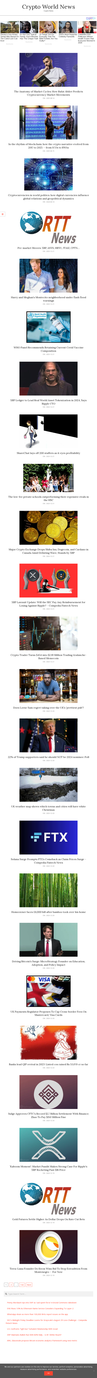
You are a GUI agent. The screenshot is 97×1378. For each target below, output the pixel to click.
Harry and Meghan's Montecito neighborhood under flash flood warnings (48, 299)
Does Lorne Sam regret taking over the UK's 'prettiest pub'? (48, 707)
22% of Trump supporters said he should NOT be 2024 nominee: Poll (48, 757)
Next (29, 1284)
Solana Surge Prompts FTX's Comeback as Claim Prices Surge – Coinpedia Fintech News (48, 861)
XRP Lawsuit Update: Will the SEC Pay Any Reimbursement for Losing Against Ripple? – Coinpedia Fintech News (48, 604)
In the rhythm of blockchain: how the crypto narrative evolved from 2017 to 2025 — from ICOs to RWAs (48, 146)
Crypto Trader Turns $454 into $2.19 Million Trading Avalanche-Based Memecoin (48, 656)
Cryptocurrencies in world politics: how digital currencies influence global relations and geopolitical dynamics (48, 197)
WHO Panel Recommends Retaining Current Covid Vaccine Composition (48, 349)
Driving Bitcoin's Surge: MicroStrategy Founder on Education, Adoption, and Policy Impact (48, 963)
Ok (48, 1373)
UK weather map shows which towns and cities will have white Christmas (48, 808)
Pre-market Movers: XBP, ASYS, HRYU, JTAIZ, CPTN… (49, 247)
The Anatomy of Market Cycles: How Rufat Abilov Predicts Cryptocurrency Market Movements (48, 93)
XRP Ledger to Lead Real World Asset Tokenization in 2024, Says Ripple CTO (48, 402)
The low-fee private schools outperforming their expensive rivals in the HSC (48, 498)
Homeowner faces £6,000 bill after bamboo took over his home (48, 912)
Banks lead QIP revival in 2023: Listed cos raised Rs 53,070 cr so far (48, 1064)
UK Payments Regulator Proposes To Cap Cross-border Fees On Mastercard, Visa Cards (49, 1013)
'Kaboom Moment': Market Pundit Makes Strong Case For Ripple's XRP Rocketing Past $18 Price (48, 1168)
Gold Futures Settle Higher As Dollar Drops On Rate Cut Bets (48, 1219)
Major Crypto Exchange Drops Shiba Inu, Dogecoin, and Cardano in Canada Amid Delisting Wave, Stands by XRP (48, 551)
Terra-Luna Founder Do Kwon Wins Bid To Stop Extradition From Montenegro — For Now (48, 1270)
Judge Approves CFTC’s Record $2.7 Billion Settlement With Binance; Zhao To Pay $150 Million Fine (48, 1115)
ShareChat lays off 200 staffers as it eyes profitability (48, 453)
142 (22, 1284)
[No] (94, 1371)
